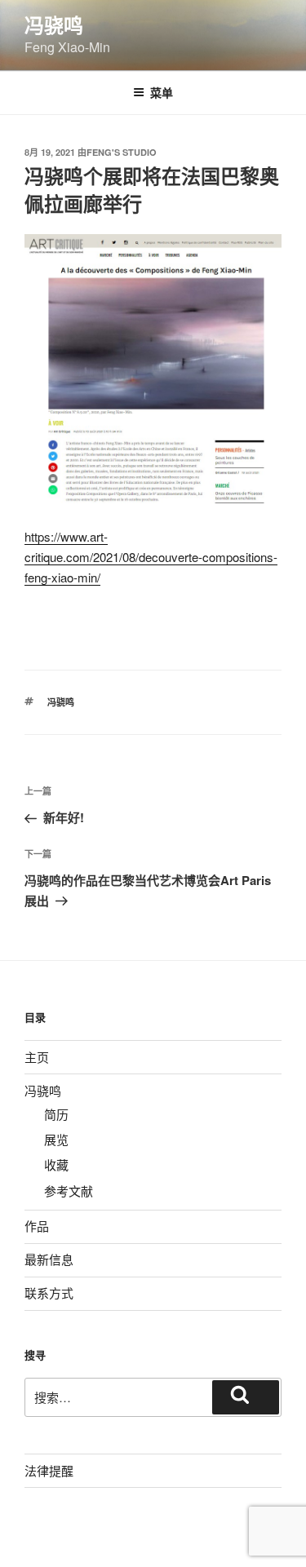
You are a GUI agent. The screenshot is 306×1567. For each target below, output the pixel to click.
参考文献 (68, 1190)
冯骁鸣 (53, 24)
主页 (36, 1056)
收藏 (56, 1164)
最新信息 (48, 1259)
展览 (56, 1139)
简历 (56, 1113)
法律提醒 (48, 1470)
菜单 (161, 92)
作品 (36, 1225)
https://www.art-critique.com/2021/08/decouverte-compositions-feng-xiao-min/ (150, 557)
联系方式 (48, 1292)
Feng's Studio (121, 152)
